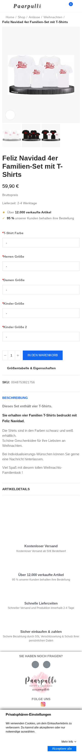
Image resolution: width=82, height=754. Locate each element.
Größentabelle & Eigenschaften (31, 368)
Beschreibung (15, 398)
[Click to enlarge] (10, 115)
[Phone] (46, 664)
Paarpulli (27, 6)
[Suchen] (61, 6)
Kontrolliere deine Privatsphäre (29, 512)
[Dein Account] (77, 6)
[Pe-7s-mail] (35, 664)
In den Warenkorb (43, 355)
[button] (6, 75)
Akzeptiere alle (62, 748)
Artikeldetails (16, 489)
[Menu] (7, 6)
